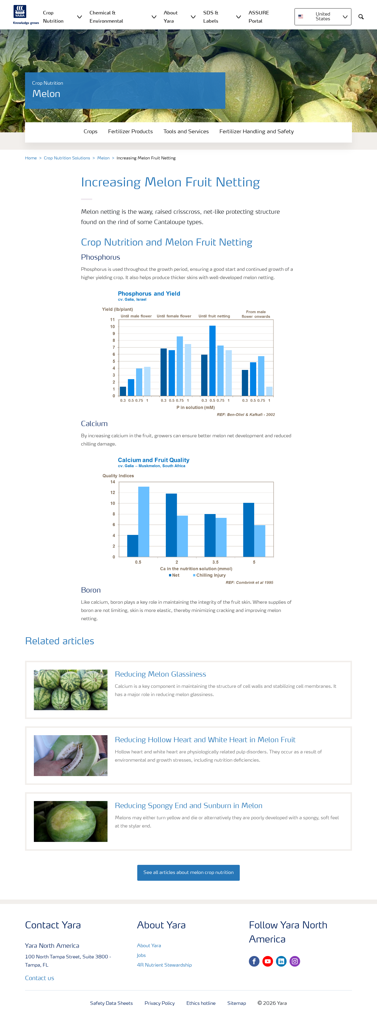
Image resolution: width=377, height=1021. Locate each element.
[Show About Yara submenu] (193, 16)
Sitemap (236, 1003)
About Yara (149, 946)
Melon (103, 158)
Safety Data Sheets (111, 1003)
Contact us (39, 979)
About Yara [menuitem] (171, 17)
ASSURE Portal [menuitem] (259, 17)
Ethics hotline (201, 1003)
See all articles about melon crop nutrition (188, 872)
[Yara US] (26, 15)
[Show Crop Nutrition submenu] (79, 16)
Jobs (141, 955)
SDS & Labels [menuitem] (210, 17)
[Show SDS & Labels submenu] (238, 16)
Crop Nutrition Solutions (67, 158)
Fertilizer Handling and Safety (256, 131)
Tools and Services (186, 131)
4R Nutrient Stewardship (164, 965)
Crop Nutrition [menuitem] (53, 17)
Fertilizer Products (130, 131)
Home (31, 158)
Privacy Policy (160, 1003)
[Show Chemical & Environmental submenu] (154, 16)
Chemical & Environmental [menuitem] (106, 17)
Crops (90, 131)
